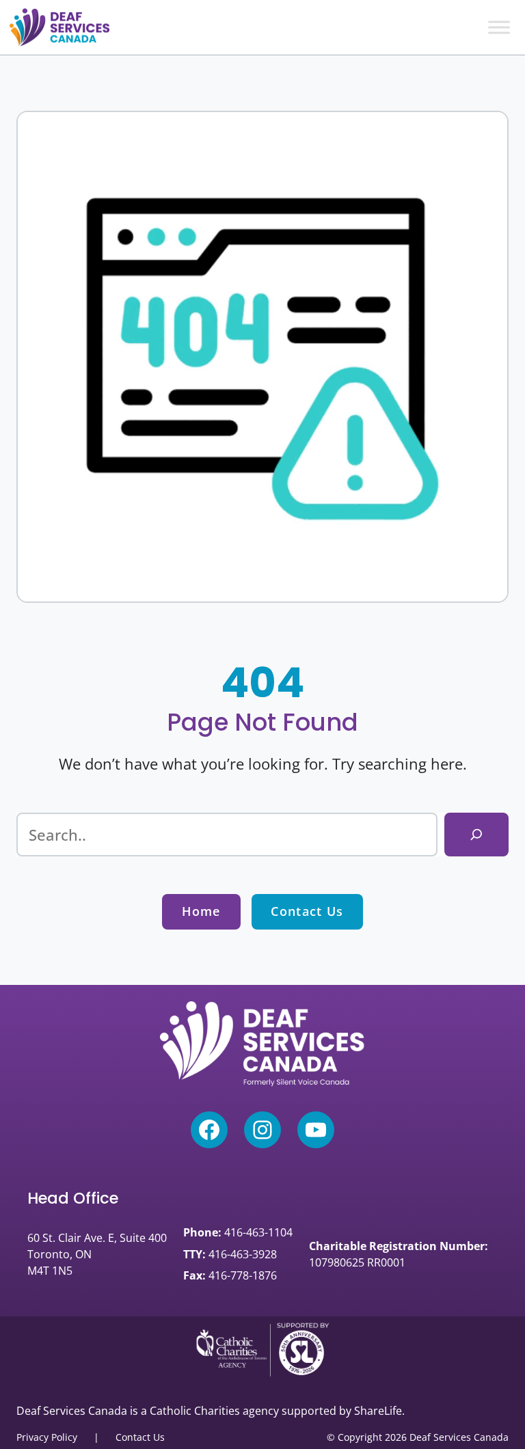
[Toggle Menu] (499, 27)
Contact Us (307, 911)
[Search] (476, 835)
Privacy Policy (46, 1437)
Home (201, 911)
